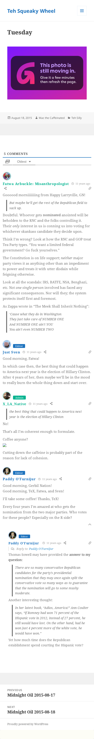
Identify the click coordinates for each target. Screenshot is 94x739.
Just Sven (11, 352)
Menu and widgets (82, 15)
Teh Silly (76, 118)
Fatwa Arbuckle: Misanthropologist (36, 183)
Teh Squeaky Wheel (31, 10)
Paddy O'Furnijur (19, 479)
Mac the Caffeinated (52, 118)
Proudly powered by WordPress (27, 724)
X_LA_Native (14, 404)
